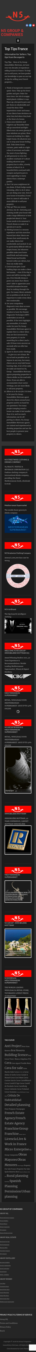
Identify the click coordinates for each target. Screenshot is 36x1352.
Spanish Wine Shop (4, 1289)
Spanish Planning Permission (13, 1186)
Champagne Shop (4, 1286)
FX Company (3, 1230)
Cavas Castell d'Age (12, 1083)
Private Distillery (4, 1220)
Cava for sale (14, 1068)
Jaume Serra (22, 1134)
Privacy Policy (5, 1327)
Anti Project (13, 1046)
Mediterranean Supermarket (7, 1301)
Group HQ (4, 1319)
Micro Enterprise (17, 1149)
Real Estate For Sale (5, 1241)
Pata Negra (20, 1165)
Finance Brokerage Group (6, 1233)
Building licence (16, 1055)
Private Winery (3, 1224)
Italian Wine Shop (4, 1295)
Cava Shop (2, 1283)
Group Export (3, 1271)
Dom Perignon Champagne (15, 1109)
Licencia (11, 1139)
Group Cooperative (4, 1268)
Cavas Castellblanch (23, 1080)
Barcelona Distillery (5, 1262)
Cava (8, 1063)
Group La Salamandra (5, 1265)
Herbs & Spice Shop (4, 1298)
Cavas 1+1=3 (19, 1072)
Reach (2, 1331)
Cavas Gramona (10, 1092)
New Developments (4, 1244)
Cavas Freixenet (23, 1089)
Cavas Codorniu (10, 1089)
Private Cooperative (5, 1227)
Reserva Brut (14, 1172)
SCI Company (3, 1254)
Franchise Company (5, 1250)
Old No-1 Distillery (4, 1274)
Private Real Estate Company (7, 1217)
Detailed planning (17, 1105)
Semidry (7, 1181)
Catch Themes (24, 1349)
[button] (18, 40)
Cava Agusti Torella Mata (21, 1063)
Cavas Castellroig (20, 1086)
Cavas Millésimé (21, 1092)
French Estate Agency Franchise (15, 1123)
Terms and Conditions (9, 1323)
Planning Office (4, 1247)
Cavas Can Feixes (16, 1078)
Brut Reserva (18, 1050)
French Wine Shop (4, 1292)
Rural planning (17, 1176)
